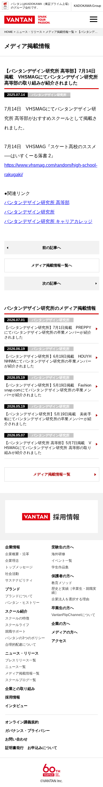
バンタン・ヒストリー (22, 603)
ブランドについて (19, 596)
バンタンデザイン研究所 (29, 212)
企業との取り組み (20, 689)
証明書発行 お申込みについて (31, 748)
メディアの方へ (65, 632)
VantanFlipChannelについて (73, 615)
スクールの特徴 (17, 618)
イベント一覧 (62, 561)
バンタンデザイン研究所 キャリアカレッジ (48, 221)
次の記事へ (51, 283)
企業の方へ (61, 623)
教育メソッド (62, 583)
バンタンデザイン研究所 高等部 (37, 202)
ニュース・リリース (29, 31)
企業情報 (12, 547)
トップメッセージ (19, 567)
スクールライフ (17, 625)
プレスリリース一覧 (20, 660)
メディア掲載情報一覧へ (51, 265)
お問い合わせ (16, 739)
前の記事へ (51, 247)
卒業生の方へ (63, 608)
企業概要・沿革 (17, 554)
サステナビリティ (19, 580)
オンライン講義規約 (22, 722)
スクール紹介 (16, 611)
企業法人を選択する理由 (70, 599)
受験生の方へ (63, 547)
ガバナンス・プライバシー (27, 730)
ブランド (12, 589)
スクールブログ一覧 (20, 680)
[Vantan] (27, 21)
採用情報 (12, 697)
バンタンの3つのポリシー (25, 638)
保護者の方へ (63, 576)
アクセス (59, 641)
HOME (8, 31)
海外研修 (58, 554)
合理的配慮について (20, 645)
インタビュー (16, 706)
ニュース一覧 (15, 667)
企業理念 (12, 561)
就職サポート (15, 631)
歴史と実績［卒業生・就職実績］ (74, 591)
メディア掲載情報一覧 (59, 31)
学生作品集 (60, 567)
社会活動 (12, 574)
